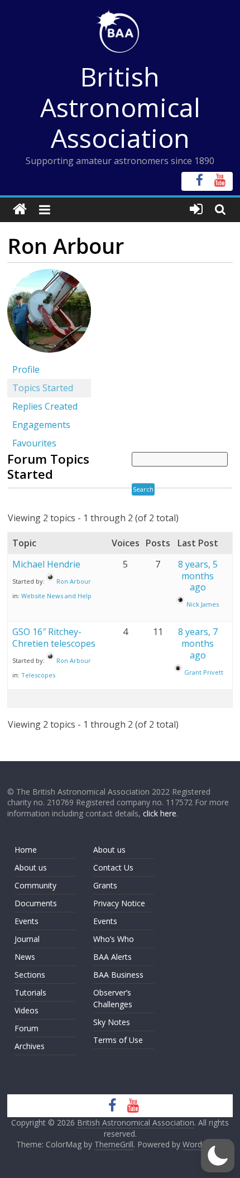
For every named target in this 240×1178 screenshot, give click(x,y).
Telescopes (38, 675)
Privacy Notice (119, 903)
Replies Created (45, 406)
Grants (105, 885)
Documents (36, 903)
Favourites (34, 443)
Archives (30, 1046)
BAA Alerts (112, 956)
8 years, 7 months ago (198, 643)
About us (31, 867)
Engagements (41, 425)
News (25, 956)
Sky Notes (111, 1022)
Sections (30, 974)
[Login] (196, 210)
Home (26, 849)
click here (159, 813)
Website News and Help (56, 596)
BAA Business (118, 974)
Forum (27, 1028)
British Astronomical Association (120, 107)
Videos (27, 1010)
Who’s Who (113, 939)
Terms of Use (118, 1040)
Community (35, 885)
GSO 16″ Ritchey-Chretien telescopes (53, 638)
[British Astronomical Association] (19, 210)
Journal (27, 939)
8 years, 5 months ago (198, 576)
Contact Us (113, 867)
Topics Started (42, 388)
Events (27, 921)
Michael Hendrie (46, 564)
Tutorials (30, 992)
